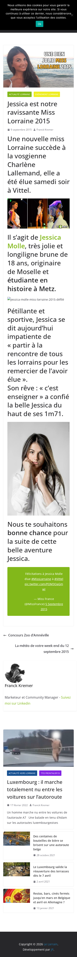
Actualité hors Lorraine (22, 773)
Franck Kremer (45, 129)
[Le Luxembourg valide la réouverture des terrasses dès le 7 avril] (16, 874)
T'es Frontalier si (50, 773)
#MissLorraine (41, 579)
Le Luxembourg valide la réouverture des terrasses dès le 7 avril (51, 871)
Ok (39, 24)
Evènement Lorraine (46, 94)
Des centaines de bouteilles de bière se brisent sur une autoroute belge (51, 842)
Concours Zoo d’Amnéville (28, 635)
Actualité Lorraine (19, 94)
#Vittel (58, 579)
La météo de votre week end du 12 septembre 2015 (42, 648)
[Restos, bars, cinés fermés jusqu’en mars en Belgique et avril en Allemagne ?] (16, 901)
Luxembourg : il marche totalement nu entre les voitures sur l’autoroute (34, 789)
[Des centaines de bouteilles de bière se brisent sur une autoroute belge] (16, 846)
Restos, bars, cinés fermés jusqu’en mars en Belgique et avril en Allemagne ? (51, 898)
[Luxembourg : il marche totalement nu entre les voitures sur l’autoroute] (38, 748)
